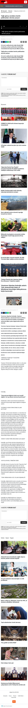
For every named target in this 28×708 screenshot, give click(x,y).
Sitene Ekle (13, 697)
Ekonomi (10, 11)
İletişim (14, 695)
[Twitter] (4, 42)
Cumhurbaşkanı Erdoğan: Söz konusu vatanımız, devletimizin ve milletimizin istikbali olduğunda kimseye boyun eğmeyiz (16, 6)
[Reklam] (11, 380)
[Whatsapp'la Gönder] (8, 42)
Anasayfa (5, 11)
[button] (21, 42)
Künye (10, 695)
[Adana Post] (5, 1)
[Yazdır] (10, 42)
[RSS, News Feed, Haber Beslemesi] (14, 701)
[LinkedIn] (6, 42)
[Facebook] (2, 42)
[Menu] (25, 2)
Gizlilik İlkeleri (20, 695)
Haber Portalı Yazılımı (7, 706)
